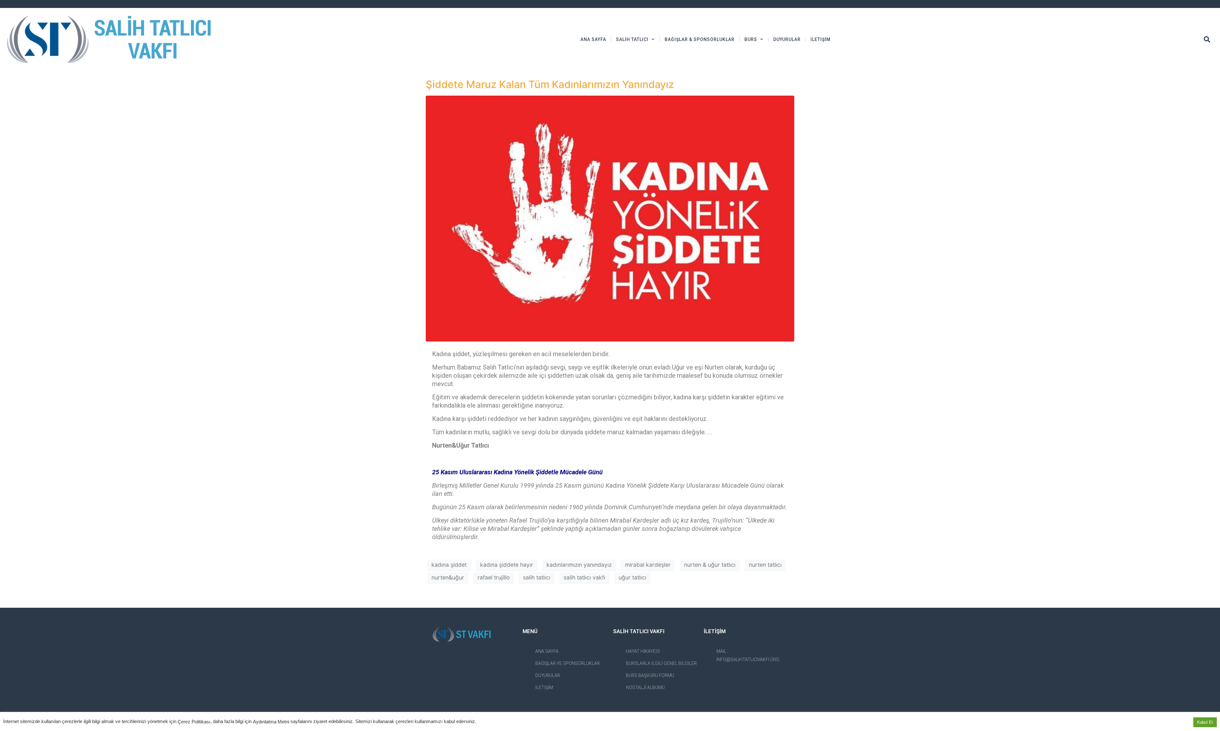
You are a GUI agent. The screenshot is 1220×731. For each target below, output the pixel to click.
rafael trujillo (494, 577)
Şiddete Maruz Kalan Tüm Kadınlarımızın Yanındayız (550, 84)
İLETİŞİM (820, 39)
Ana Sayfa (593, 39)
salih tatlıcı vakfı (584, 577)
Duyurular (787, 39)
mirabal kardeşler (648, 564)
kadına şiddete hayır (506, 564)
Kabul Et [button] (1205, 722)
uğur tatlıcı (632, 577)
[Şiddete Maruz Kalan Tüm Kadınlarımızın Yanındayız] (610, 218)
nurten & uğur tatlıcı (709, 564)
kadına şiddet (449, 564)
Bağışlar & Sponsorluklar (700, 39)
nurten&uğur (447, 577)
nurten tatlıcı (765, 564)
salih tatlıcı (536, 577)
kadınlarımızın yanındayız (579, 564)
